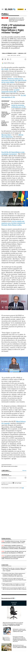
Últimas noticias (6, 538)
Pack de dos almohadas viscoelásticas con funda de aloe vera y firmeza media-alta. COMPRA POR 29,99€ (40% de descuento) (20, 639)
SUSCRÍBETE (20, 9)
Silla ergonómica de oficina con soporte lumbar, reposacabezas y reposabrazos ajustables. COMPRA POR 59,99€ (13, 624)
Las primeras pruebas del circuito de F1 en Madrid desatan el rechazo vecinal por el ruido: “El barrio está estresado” (13, 557)
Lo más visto (4, 565)
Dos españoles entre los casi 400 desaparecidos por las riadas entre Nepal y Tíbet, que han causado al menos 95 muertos (16, 19)
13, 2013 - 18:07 (15, 55)
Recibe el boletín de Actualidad (10, 466)
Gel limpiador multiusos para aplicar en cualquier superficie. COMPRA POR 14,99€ (19, 630)
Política (4, 14)
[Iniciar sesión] (25, 9)
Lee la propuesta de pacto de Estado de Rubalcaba (5, 123)
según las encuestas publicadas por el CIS (18, 106)
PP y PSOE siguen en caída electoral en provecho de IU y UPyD (5, 106)
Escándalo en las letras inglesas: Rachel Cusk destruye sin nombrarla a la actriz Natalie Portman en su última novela (14, 580)
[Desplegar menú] (2, 9)
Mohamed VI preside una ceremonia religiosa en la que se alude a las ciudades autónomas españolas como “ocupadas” (14, 569)
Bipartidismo (4, 477)
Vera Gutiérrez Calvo (9, 53)
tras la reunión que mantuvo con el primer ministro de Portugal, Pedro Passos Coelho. (13, 223)
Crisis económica (12, 477)
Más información (4, 484)
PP (2, 69)
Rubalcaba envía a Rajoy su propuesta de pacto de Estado (5, 114)
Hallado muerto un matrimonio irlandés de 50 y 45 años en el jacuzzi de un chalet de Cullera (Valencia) (14, 588)
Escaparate (14, 603)
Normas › (25, 470)
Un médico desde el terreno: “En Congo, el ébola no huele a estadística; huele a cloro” (13, 542)
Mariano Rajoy (6, 135)
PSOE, (6, 69)
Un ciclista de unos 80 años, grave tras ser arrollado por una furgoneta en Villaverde (13, 552)
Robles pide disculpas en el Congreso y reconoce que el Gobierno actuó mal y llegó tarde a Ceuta (14, 584)
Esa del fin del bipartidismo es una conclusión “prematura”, (12, 153)
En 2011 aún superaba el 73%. (13, 96)
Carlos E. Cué (22, 53)
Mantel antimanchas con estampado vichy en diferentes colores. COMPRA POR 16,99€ (19, 646)
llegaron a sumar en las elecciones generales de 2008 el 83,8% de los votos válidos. (13, 80)
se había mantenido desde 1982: (10, 90)
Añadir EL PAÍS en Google (9, 63)
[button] (14, 199)
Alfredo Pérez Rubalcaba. (12, 136)
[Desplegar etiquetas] (25, 478)
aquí (23, 487)
